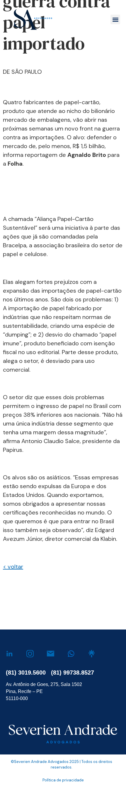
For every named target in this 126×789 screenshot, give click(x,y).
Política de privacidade (63, 780)
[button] (115, 19)
